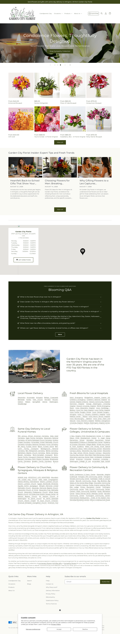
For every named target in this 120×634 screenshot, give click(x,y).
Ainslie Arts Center (103, 444)
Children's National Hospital (97, 399)
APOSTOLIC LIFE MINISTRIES (39, 477)
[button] (58, 13)
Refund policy (50, 597)
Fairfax (28, 399)
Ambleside (98, 457)
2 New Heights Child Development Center (85, 436)
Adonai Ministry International (28, 481)
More (60, 334)
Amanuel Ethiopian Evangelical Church (32, 503)
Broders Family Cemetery (41, 461)
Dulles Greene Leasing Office (99, 485)
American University (83, 459)
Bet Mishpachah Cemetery (35, 451)
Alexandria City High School (92, 451)
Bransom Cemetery (25, 459)
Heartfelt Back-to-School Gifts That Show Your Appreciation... (24, 182)
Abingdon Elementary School (98, 440)
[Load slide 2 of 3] (57, 65)
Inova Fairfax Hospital (102, 410)
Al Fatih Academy (77, 446)
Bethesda (21, 399)
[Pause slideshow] (70, 65)
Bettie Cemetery (52, 453)
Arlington (39, 397)
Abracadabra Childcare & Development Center (86, 442)
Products (11, 587)
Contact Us (49, 584)
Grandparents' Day (14, 581)
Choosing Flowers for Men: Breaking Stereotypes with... (57, 182)
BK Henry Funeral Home (27, 446)
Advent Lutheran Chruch (49, 481)
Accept (59, 629)
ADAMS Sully (22, 477)
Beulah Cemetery (24, 455)
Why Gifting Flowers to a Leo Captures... (94, 182)
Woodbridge (22, 404)
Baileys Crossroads (51, 397)
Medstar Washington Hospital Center (97, 423)
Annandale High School (101, 461)
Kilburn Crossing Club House (100, 500)
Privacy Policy (56, 624)
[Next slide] (65, 65)
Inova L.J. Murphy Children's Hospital (91, 414)
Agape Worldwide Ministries (47, 484)
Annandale (30, 397)
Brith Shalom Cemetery (40, 459)
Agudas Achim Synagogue (28, 486)
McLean (55, 399)
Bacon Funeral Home (46, 446)
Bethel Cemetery (52, 451)
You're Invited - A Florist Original (46, 137)
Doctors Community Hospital (99, 402)
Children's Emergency (78, 399)
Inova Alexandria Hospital (85, 408)
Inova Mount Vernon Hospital (99, 416)
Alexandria (21, 397)
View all (60, 142)
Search (29, 581)
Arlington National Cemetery (35, 444)
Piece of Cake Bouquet (68, 103)
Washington (53, 402)
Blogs (29, 584)
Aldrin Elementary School (93, 449)
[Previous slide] (50, 65)
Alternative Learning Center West (82, 457)
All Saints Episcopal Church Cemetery (38, 440)
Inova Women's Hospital (85, 421)
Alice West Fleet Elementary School (97, 455)
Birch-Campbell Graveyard (42, 455)
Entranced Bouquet (15, 103)
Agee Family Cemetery (34, 438)
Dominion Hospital (77, 404)
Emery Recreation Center (90, 487)
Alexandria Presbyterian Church (36, 492)
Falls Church (38, 399)
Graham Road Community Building (83, 491)
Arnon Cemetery (52, 444)
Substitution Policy (52, 600)
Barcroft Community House (86, 481)
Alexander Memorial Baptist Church (45, 488)
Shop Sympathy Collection (60, 51)
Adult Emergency (76, 397)
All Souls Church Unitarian (47, 501)
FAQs (48, 581)
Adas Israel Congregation (48, 479)
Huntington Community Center (98, 495)
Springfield (36, 402)
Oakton (20, 402)
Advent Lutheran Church (27, 484)
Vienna (44, 402)
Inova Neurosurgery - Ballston (81, 419)
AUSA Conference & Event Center (82, 474)
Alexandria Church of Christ (28, 490)
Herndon (47, 399)
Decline (85, 629)
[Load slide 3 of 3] (60, 65)
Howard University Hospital (86, 406)
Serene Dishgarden (41, 103)
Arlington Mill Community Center (90, 477)
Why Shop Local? (51, 587)
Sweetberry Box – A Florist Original (72, 137)
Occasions (11, 584)
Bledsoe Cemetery (51, 457)
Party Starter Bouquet (94, 137)
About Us (11, 590)
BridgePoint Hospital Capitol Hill (97, 397)
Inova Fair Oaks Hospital (85, 410)
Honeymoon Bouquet (94, 103)
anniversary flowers (45, 563)
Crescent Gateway (81, 485)
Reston (27, 402)
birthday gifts (57, 563)
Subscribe (106, 582)
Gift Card (11, 137)
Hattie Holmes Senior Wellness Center (89, 493)
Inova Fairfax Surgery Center (80, 412)
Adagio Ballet (91, 444)
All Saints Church (35, 498)
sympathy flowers (70, 563)
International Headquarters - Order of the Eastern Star (90, 498)
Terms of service (51, 604)
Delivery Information (53, 590)
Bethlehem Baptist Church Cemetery (31, 453)
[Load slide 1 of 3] (54, 65)
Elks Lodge (74, 487)
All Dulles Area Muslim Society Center (42, 494)
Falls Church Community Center (97, 489)
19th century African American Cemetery (33, 436)
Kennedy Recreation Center (79, 500)
